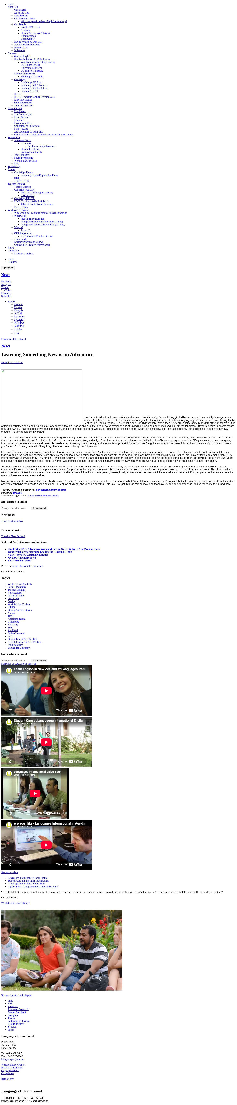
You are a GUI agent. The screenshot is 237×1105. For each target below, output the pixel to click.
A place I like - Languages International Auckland (33, 886)
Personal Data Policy (12, 1067)
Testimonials (20, 239)
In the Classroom (16, 633)
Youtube (12, 1026)
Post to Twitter (16, 1023)
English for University (19, 647)
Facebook (6, 281)
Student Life (14, 137)
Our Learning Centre (24, 18)
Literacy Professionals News (28, 242)
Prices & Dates (21, 117)
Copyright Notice (10, 1070)
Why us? (18, 227)
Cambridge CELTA (24, 189)
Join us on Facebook (18, 1009)
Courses (12, 53)
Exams (11, 169)
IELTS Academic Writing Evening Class (34, 96)
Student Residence (30, 149)
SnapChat (6, 296)
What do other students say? (15, 903)
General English (22, 56)
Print (10, 1000)
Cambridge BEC (29, 91)
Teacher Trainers (22, 186)
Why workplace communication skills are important (40, 212)
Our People (20, 24)
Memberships (21, 47)
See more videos (9, 872)
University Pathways (31, 67)
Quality (11, 601)
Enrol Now (20, 111)
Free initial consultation (32, 218)
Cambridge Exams (23, 172)
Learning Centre (16, 595)
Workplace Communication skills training (42, 221)
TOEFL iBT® (21, 181)
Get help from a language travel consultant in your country (44, 134)
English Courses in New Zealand (24, 642)
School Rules (21, 128)
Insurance (19, 120)
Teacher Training (16, 183)
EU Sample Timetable (32, 70)
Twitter (5, 287)
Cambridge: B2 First (31, 82)
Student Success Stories (20, 610)
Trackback (37, 566)
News (11, 247)
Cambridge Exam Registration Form (39, 175)
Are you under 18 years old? (28, 131)
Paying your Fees (23, 123)
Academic (26, 30)
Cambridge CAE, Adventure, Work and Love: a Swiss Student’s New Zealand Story (54, 549)
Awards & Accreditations (27, 44)
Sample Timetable (23, 105)
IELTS (17, 94)
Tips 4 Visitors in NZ (12, 521)
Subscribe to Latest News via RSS (18, 663)
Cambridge (19, 79)
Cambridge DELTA (24, 198)
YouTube (6, 290)
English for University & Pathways (32, 59)
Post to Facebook (17, 1012)
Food (10, 627)
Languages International (13, 339)
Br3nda (17, 492)
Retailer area (7, 1078)
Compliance (7, 1073)
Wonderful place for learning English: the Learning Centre (40, 551)
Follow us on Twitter (18, 1021)
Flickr (11, 1029)
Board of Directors (30, 27)
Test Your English (23, 114)
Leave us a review (23, 253)
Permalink (25, 566)
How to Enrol (15, 108)
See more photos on (16, 995)
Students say (14, 166)
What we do (20, 215)
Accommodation (22, 140)
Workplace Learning (18, 210)
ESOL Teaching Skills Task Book (31, 201)
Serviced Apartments (31, 152)
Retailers (12, 261)
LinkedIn (6, 293)
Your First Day (21, 154)
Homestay (26, 143)
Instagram (6, 284)
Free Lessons (21, 207)
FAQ (16, 163)
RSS (10, 1003)
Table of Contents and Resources (37, 204)
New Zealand (21, 15)
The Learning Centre (19, 560)
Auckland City (21, 12)
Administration (28, 35)
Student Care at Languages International (28, 880)
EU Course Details (30, 65)
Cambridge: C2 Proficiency (35, 88)
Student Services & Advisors (35, 33)
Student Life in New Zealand (22, 639)
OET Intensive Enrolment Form (37, 236)
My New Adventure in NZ (22, 557)
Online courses (15, 644)
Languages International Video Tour (26, 883)
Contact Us (13, 250)
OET (16, 178)
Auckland (13, 630)
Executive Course (23, 99)
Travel (11, 615)
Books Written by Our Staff (28, 41)
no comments (16, 362)
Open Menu (8, 267)
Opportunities (28, 38)
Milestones (19, 50)
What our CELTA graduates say (37, 192)
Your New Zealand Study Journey (38, 62)
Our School (20, 9)
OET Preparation (23, 102)
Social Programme (23, 157)
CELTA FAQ (28, 195)
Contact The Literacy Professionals (32, 244)
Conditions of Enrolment (26, 125)
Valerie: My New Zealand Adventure (28, 554)
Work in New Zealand (25, 160)
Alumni (11, 613)
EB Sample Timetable (32, 76)
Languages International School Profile (27, 877)
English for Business (24, 73)
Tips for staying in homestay (41, 146)
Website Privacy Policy (13, 1064)
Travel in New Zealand (13, 536)
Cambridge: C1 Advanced (34, 85)
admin (4, 362)
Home (11, 4)
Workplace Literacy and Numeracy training (43, 224)
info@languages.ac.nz (12, 1059)
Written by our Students (47, 495)
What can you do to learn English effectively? (44, 21)
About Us (13, 6)
